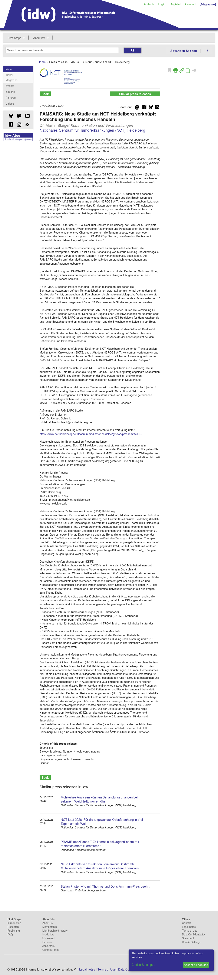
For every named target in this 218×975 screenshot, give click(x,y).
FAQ (10, 934)
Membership (49, 927)
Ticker (9, 75)
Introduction (14, 923)
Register (175, 4)
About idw (39, 38)
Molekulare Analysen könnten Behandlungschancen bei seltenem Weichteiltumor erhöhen (99, 799)
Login (161, 4)
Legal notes (189, 927)
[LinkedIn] (26, 116)
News (9, 69)
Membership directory (54, 930)
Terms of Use (189, 930)
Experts (10, 92)
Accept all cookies (196, 964)
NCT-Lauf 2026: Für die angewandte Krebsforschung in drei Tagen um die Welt (102, 821)
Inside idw (48, 934)
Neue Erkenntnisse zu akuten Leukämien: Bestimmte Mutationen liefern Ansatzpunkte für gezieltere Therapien (100, 866)
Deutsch (148, 4)
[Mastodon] (17, 116)
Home (42, 62)
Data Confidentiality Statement (193, 936)
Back (45, 94)
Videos (10, 103)
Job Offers (48, 946)
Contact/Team (50, 950)
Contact (190, 4)
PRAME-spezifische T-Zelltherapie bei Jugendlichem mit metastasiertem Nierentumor (100, 843)
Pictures (11, 98)
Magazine (11, 80)
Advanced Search (183, 50)
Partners (47, 942)
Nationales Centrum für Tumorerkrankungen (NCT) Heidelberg (92, 130)
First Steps (14, 38)
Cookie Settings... (143, 964)
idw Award (48, 938)
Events (10, 86)
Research (13, 927)
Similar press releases (135, 94)
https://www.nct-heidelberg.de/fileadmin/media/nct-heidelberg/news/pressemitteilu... (91, 434)
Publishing (13, 930)
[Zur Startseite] (92, 26)
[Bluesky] (9, 116)
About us (47, 923)
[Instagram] (17, 125)
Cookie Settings (191, 942)
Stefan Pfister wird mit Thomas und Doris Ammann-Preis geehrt (105, 886)
